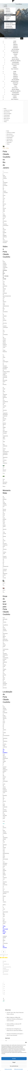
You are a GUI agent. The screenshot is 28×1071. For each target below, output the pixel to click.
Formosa (8, 10)
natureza (7, 967)
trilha (7, 974)
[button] (26, 1042)
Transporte (6, 120)
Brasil (5, 6)
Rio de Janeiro (9, 13)
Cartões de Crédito (11, 24)
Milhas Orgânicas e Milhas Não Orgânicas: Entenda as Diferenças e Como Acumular (15, 1019)
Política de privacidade (18, 1069)
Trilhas (5, 121)
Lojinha (6, 31)
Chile (7, 19)
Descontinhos (9, 28)
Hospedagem (9, 26)
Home (5, 5)
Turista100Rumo (19, 4)
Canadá (7, 18)
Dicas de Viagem (7, 113)
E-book (6, 29)
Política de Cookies (8, 1069)
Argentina (8, 16)
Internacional (8, 15)
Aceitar (14, 1058)
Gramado (8, 11)
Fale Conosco (7, 32)
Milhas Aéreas (9, 23)
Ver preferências (14, 1066)
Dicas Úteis (7, 21)
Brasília (8, 8)
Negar (14, 1062)
